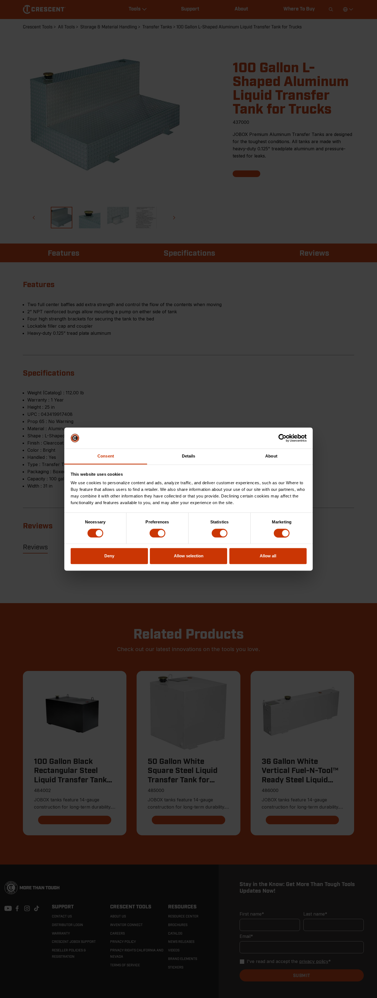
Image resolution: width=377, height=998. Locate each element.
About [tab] (271, 456)
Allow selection (188, 556)
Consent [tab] (105, 456)
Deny (109, 556)
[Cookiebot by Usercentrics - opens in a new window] (282, 438)
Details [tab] (188, 456)
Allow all (268, 556)
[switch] (157, 533)
